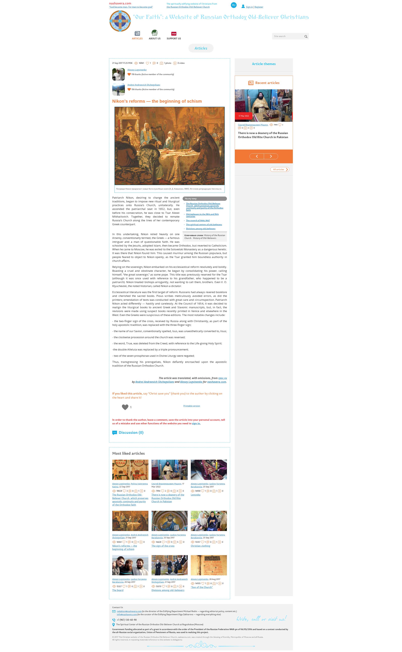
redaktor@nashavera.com (129, 611)
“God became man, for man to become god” (131, 6)
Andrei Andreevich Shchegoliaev (144, 84)
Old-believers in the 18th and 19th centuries (202, 215)
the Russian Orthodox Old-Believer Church (188, 6)
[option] (263, 115)
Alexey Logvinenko (137, 69)
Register (259, 6)
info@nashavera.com (127, 614)
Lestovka (195, 494)
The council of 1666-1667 (198, 220)
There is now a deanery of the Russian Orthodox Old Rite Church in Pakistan (168, 498)
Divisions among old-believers (200, 228)
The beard (117, 590)
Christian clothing (200, 545)
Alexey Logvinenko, (121, 483)
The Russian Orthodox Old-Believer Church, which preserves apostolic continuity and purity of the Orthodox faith (204, 206)
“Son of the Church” (202, 587)
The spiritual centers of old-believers (204, 224)
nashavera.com (120, 3)
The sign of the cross (163, 545)
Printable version (191, 406)
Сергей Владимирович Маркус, (167, 483)
